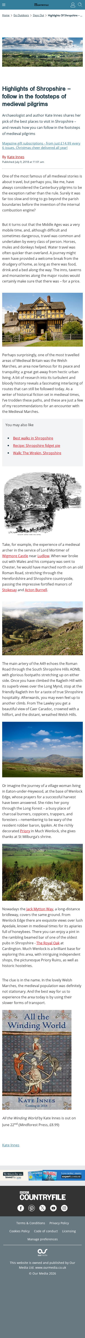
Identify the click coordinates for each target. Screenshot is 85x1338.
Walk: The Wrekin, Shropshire (37, 453)
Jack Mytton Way (39, 909)
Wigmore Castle (15, 555)
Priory (25, 831)
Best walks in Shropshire (33, 438)
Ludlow (43, 555)
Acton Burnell (36, 589)
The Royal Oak (48, 943)
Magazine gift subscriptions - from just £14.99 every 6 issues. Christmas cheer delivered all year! (41, 145)
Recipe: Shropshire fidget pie (36, 445)
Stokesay (9, 589)
